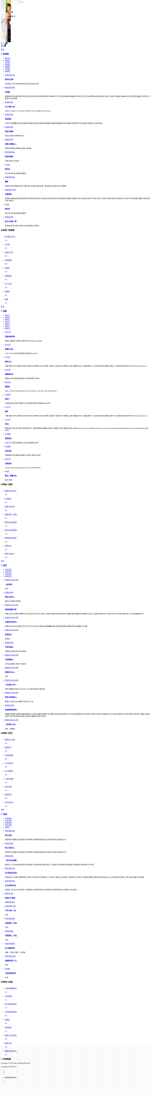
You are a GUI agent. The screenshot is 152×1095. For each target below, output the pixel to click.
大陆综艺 (8, 569)
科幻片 (7, 322)
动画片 (7, 827)
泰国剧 (7, 71)
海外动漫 (8, 825)
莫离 (6, 299)
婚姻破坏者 (9, 374)
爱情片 (7, 320)
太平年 (7, 244)
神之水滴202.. (10, 848)
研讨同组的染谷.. (11, 1004)
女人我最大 (9, 771)
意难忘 (7, 268)
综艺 (5, 565)
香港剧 (7, 60)
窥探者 (7, 386)
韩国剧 (7, 67)
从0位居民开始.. (11, 885)
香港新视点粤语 (11, 538)
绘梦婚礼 (8, 119)
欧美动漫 (8, 823)
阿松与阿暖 (9, 131)
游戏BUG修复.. (10, 898)
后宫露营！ (9, 996)
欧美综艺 (8, 576)
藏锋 (6, 181)
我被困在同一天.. (11, 960)
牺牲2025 (8, 361)
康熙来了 (8, 747)
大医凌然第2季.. (11, 973)
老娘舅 (7, 291)
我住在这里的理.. (11, 522)
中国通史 (8, 499)
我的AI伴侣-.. (10, 597)
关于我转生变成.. (11, 873)
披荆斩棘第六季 (11, 609)
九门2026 (8, 284)
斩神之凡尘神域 (11, 1035)
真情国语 (8, 276)
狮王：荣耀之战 (11, 475)
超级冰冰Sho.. (10, 672)
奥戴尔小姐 (9, 349)
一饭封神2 (8, 584)
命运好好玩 (9, 802)
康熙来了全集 (10, 739)
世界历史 (8, 546)
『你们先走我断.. (11, 860)
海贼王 (7, 1020)
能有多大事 (9, 79)
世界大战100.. (10, 553)
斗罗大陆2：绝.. (11, 910)
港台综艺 (8, 572)
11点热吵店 (9, 763)
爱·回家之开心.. (10, 236)
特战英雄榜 (9, 156)
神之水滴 (8, 835)
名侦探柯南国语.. (11, 1012)
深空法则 (8, 451)
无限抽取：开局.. (11, 923)
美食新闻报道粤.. (11, 710)
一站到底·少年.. (10, 684)
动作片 (7, 315)
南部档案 (8, 260)
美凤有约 (8, 634)
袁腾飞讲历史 (10, 506)
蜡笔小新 (8, 1043)
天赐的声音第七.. (11, 622)
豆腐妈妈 (8, 194)
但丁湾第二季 (10, 106)
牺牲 (6, 411)
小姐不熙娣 (9, 779)
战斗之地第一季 (11, 221)
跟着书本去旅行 (11, 491)
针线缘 (7, 92)
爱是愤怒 (8, 438)
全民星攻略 (9, 755)
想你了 (7, 399)
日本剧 (7, 69)
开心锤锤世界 (10, 948)
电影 (5, 311)
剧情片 (7, 326)
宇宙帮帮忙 (9, 659)
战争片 (7, 328)
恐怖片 (7, 324)
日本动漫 (8, 820)
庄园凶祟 (8, 463)
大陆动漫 (8, 818)
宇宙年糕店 (9, 647)
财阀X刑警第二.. (11, 144)
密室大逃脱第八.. (11, 697)
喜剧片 (7, 317)
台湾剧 (7, 62)
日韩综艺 (8, 574)
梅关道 (7, 169)
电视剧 (6, 54)
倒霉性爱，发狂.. (11, 514)
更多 (2, 49)
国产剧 (7, 58)
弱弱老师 (8, 1027)
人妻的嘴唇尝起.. (11, 988)
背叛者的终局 (10, 336)
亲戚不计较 (9, 252)
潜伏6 (7, 424)
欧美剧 (7, 65)
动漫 (5, 814)
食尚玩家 (8, 786)
